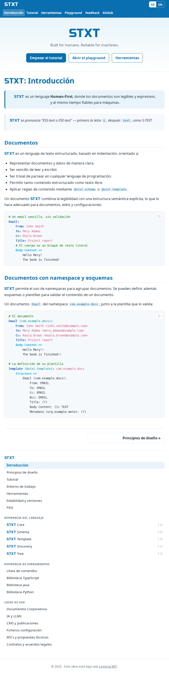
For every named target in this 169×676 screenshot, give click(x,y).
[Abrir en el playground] (159, 216)
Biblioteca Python (20, 592)
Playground (73, 13)
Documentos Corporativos (27, 609)
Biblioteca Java (18, 585)
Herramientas (51, 13)
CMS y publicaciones (22, 623)
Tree (85, 553)
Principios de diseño (22, 472)
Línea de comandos (22, 570)
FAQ (10, 507)
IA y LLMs (14, 616)
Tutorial (32, 13)
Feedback (92, 13)
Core (85, 524)
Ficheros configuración (24, 630)
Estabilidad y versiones (24, 500)
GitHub (108, 13)
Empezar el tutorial (46, 58)
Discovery (85, 546)
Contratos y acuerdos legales (29, 644)
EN (160, 4)
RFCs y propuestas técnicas (27, 637)
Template (85, 539)
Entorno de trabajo (21, 486)
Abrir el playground (88, 58)
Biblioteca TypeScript (23, 578)
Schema (85, 532)
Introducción (13, 13)
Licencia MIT (108, 666)
